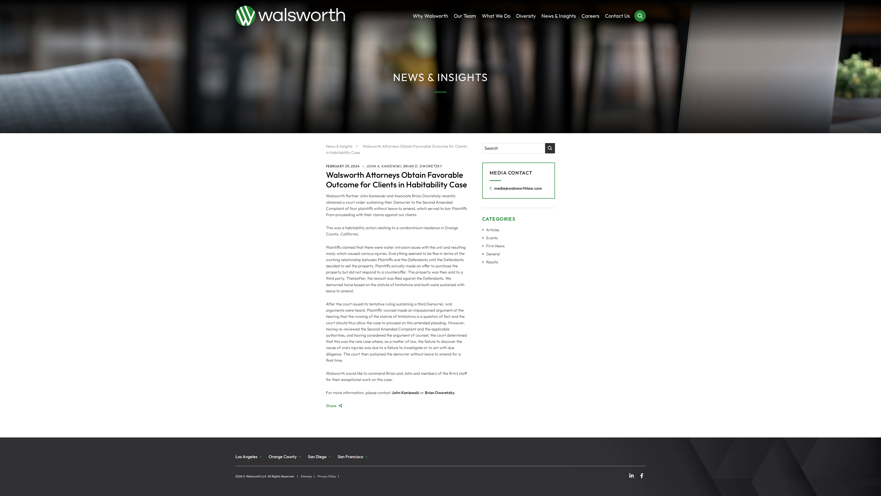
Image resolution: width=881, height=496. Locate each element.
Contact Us (617, 16)
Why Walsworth (430, 16)
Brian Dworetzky (439, 392)
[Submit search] (550, 148)
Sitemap (306, 476)
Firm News (495, 245)
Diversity (526, 16)
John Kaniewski (405, 392)
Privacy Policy (327, 476)
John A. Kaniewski (383, 166)
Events (492, 237)
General (493, 253)
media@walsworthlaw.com (518, 188)
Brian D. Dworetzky (422, 166)
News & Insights (558, 16)
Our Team (465, 16)
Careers (590, 16)
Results (492, 261)
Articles (492, 229)
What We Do (496, 16)
